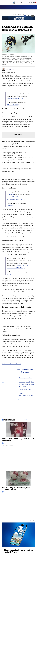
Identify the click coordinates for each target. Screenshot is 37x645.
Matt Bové (11, 70)
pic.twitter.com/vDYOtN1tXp (15, 98)
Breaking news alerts (25, 378)
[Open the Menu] (2, 2)
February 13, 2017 (12, 105)
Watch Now (32, 2)
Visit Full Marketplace (29, 419)
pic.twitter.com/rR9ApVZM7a (16, 199)
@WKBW (15, 197)
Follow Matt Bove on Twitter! (11, 364)
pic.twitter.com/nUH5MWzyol (16, 268)
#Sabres (9, 94)
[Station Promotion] (18, 18)
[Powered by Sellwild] (32, 521)
